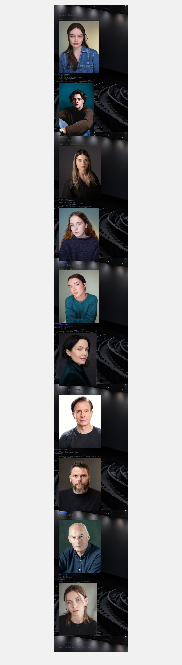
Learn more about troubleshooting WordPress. (75, 647)
